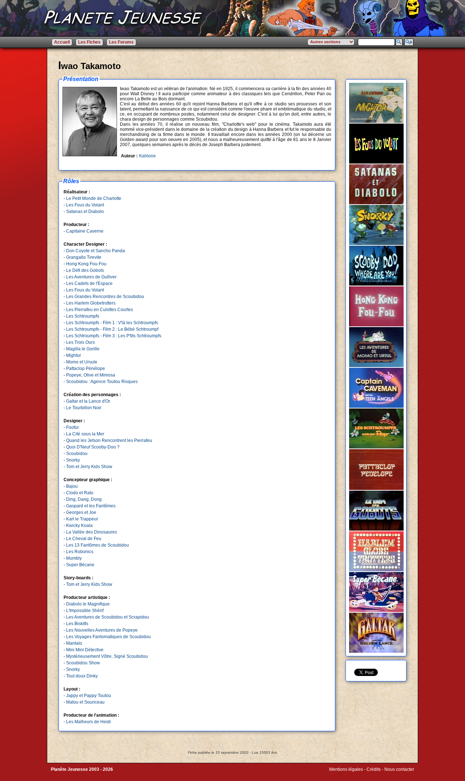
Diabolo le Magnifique (88, 604)
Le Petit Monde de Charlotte (93, 198)
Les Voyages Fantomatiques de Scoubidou (108, 636)
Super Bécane (80, 564)
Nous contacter (399, 769)
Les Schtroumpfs (82, 316)
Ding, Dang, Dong (84, 499)
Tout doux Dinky (82, 676)
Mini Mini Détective (85, 649)
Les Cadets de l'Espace (89, 283)
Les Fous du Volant (85, 205)
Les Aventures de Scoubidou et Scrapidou (107, 617)
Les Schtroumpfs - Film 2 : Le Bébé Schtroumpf (112, 329)
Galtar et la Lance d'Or (88, 401)
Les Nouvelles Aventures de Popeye (102, 630)
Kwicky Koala (79, 525)
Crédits (374, 769)
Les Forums (121, 42)
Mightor (73, 355)
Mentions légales (346, 769)
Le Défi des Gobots (85, 270)
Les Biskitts (77, 623)
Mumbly (74, 558)
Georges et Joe (81, 512)
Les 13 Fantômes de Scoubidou (97, 545)
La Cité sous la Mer (85, 433)
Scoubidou (77, 453)
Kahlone (147, 155)
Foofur (72, 427)
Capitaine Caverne (85, 231)
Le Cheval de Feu (83, 538)
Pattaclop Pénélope (85, 368)
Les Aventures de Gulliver (91, 276)
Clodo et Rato (79, 492)
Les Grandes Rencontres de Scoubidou (105, 296)
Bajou (72, 486)
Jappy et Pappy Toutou (88, 695)
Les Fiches (89, 42)
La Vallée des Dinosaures (91, 532)
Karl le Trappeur (82, 519)
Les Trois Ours (80, 342)
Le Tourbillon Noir (83, 407)
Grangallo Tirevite (83, 257)
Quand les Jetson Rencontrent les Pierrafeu (109, 440)
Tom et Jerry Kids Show (89, 466)
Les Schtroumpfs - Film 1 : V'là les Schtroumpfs (112, 322)
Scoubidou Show (83, 662)
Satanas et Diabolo (85, 211)
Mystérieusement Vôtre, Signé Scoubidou (107, 656)
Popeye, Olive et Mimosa (90, 375)
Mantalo (74, 643)
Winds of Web (342, 774)
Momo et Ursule (81, 362)
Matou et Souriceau (85, 702)
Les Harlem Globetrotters (91, 303)
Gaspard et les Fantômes (91, 505)
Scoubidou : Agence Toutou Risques (102, 381)
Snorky (73, 460)
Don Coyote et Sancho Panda (95, 250)
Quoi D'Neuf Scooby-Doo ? (93, 447)
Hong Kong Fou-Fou (86, 263)
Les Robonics (79, 551)
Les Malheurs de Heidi (88, 721)
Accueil (62, 42)
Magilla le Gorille (83, 348)
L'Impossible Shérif (85, 610)
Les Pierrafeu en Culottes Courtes (99, 309)
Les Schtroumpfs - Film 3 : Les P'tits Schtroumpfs (113, 335)
